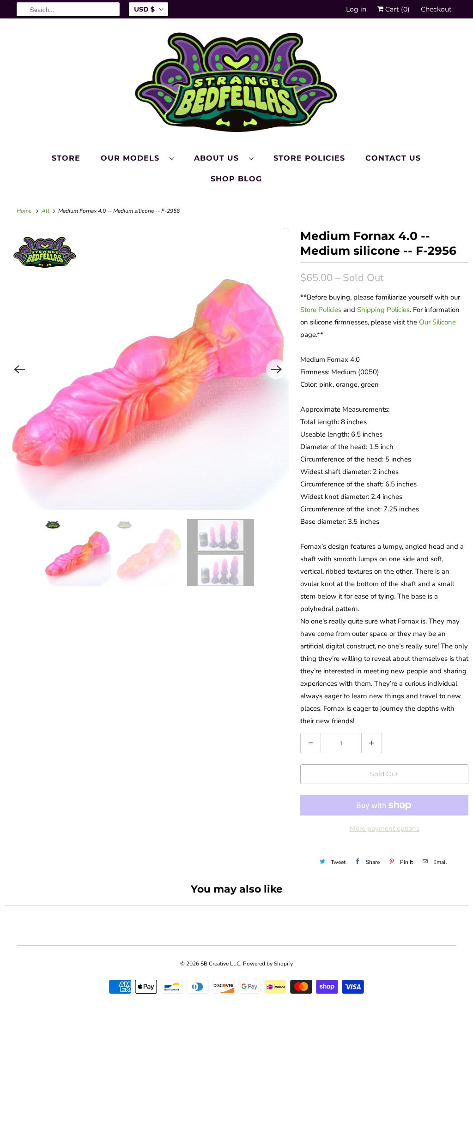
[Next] (276, 369)
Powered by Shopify (268, 963)
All (46, 211)
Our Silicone (437, 322)
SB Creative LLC (220, 963)
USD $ (144, 9)
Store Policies (309, 158)
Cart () (396, 9)
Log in (356, 9)
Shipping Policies (383, 309)
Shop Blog (236, 178)
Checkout (436, 9)
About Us (219, 158)
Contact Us (393, 158)
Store (66, 158)
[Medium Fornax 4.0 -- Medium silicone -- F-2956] (148, 369)
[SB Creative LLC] (237, 84)
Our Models (133, 158)
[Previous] (19, 369)
